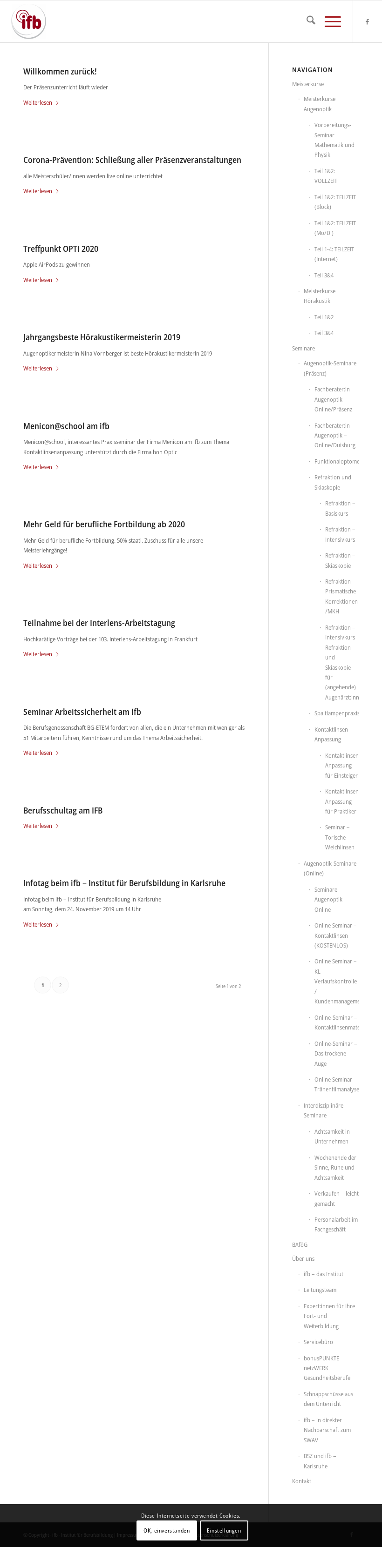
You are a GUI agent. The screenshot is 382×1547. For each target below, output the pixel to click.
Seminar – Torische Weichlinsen (340, 837)
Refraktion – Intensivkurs (340, 534)
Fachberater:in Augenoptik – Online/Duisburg (334, 435)
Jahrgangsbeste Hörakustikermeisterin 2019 (101, 337)
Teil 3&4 (324, 275)
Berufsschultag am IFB (62, 810)
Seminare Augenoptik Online (328, 899)
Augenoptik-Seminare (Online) (330, 868)
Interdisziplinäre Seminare (323, 1110)
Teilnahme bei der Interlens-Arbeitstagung (99, 622)
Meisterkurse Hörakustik (319, 296)
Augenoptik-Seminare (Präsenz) (330, 368)
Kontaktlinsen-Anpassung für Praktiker (342, 801)
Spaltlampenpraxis (336, 713)
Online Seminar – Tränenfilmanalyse (336, 1084)
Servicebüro (318, 1342)
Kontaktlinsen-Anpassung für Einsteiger (342, 765)
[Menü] (328, 21)
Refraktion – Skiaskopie (340, 560)
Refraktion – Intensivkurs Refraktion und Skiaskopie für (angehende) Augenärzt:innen (342, 662)
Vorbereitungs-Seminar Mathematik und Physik (334, 140)
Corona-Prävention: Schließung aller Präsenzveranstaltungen (132, 159)
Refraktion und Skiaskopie (332, 482)
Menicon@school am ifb (66, 425)
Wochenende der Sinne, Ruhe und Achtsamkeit (335, 1167)
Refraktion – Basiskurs (340, 508)
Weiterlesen (37, 102)
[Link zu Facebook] (368, 21)
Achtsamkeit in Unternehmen (332, 1136)
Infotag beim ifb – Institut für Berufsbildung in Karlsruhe (124, 882)
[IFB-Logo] (28, 21)
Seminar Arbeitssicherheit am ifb (82, 711)
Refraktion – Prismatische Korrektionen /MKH (341, 596)
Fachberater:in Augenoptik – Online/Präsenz (333, 399)
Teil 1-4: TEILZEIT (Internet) (334, 254)
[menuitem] (306, 21)
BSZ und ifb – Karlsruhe (320, 1461)
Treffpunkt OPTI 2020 (60, 248)
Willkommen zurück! (60, 71)
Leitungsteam (320, 1289)
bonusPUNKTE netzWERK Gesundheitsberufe (327, 1368)
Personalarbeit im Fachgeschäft (336, 1224)
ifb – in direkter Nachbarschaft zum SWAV (327, 1430)
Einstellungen (224, 1530)
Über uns (303, 1258)
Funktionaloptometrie (336, 461)
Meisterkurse (308, 84)
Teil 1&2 (324, 317)
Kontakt (301, 1481)
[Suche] (306, 21)
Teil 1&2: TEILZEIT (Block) (335, 202)
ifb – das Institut (323, 1274)
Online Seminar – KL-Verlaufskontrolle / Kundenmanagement (336, 981)
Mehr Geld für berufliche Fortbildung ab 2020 (104, 524)
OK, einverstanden (166, 1530)
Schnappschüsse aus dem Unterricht (328, 1399)
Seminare (303, 348)
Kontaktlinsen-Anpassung (332, 734)
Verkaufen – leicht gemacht (336, 1198)
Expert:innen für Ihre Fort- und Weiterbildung (329, 1316)
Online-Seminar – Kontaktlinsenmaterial (336, 1022)
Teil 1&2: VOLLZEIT (325, 176)
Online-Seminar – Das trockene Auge (335, 1053)
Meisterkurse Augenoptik (319, 103)
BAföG (299, 1244)
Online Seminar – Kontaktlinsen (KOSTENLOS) (335, 935)
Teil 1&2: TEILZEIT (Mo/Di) (335, 228)
